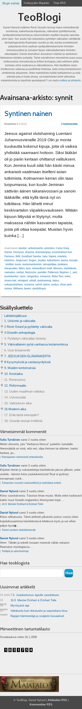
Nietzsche (30, 272)
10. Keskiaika (13, 374)
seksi (67, 276)
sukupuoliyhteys (13, 284)
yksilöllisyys (39, 288)
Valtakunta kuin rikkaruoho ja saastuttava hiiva (33, 611)
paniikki (42, 272)
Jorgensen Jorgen (26, 260)
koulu (18, 264)
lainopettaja (49, 264)
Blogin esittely (10, 3)
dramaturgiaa (43, 252)
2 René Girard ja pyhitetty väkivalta (28, 326)
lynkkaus (63, 264)
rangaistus (33, 276)
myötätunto (70, 268)
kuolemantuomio (32, 264)
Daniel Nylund (9, 491)
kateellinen (53, 260)
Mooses (57, 268)
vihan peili (66, 284)
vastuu (55, 284)
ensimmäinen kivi (62, 252)
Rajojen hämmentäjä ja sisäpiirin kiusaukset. (38, 616)
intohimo (9, 260)
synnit (38, 284)
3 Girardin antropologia (19, 332)
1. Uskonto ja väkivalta (19, 321)
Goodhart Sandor (31, 256)
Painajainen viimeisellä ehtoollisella (22, 457)
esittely (63, 80)
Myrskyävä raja (14, 606)
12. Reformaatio (15, 385)
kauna (64, 260)
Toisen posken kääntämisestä (19, 529)
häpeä (52, 256)
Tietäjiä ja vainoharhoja (15, 551)
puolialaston (11, 276)
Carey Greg (62, 248)
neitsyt (20, 272)
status (55, 280)
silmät (32, 280)
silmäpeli (23, 280)
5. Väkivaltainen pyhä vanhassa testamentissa (36, 344)
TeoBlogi (39, 17)
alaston (23, 248)
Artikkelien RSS (57, 700)
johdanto (76, 80)
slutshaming (44, 280)
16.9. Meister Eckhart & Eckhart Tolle (22, 504)
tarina (46, 284)
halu (45, 256)
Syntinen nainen (28, 113)
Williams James (22, 288)
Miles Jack (25, 268)
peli (75, 272)
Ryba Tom (57, 276)
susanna (29, 284)
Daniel (8, 252)
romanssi (45, 276)
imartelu (62, 256)
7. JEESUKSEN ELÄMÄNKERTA (27, 356)
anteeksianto (35, 248)
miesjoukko (10, 268)
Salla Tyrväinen (10, 439)
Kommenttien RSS (41, 704)
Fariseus (9, 256)
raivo (22, 276)
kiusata (73, 260)
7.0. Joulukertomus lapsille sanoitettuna (29, 595)
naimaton (9, 272)
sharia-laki (10, 280)
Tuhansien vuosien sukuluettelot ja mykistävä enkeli (31, 482)
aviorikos (49, 248)
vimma (8, 288)
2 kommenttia (69, 124)
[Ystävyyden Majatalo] (29, 684)
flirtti (18, 256)
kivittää (10, 264)
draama (29, 252)
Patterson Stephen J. (59, 272)
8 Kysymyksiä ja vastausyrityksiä (27, 362)
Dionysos (18, 252)
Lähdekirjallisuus (15, 316)
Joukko (42, 260)
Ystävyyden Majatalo (36, 3)
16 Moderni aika (15, 409)
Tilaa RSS (59, 3)
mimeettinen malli (42, 268)
